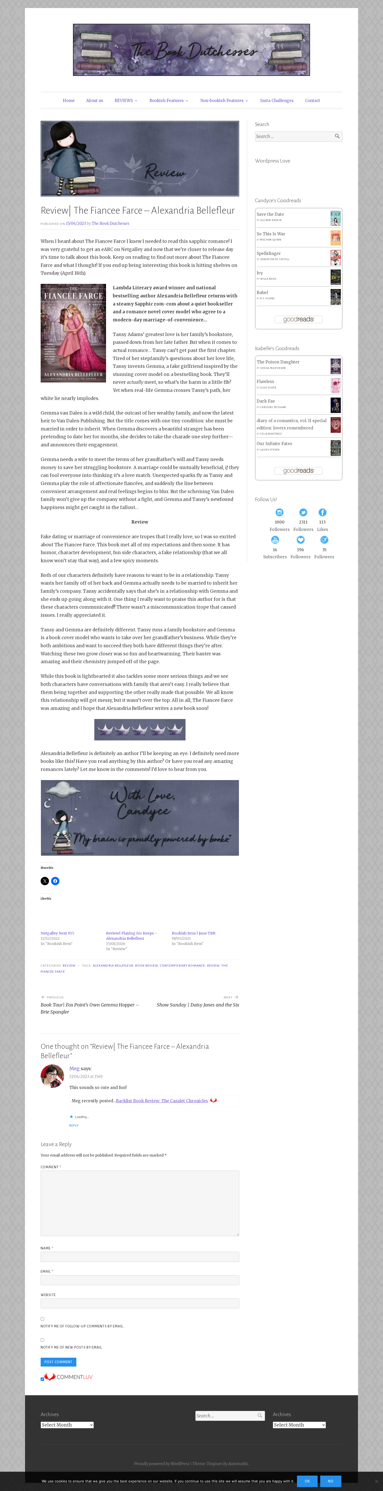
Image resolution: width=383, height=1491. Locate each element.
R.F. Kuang (267, 298)
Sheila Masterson (273, 368)
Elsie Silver (268, 387)
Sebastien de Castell (274, 259)
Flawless (265, 381)
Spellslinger (269, 253)
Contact (312, 100)
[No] (376, 1481)
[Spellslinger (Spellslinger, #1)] (336, 264)
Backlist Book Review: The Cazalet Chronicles (162, 1100)
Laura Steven (270, 449)
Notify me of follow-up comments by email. (82, 1326)
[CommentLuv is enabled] (68, 1379)
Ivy (260, 273)
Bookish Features (167, 100)
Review (69, 965)
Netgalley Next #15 (57, 933)
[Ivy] (336, 283)
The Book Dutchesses (110, 223)
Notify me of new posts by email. (72, 1347)
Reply (74, 1125)
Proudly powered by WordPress (161, 1463)
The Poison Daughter (278, 362)
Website (48, 1295)
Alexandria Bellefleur (113, 965)
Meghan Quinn (270, 239)
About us (94, 100)
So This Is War (271, 233)
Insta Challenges (277, 100)
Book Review (146, 965)
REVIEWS (124, 100)
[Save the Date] (336, 224)
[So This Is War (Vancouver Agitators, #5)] (336, 244)
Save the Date (270, 214)
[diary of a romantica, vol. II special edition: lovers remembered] (336, 431)
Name (47, 1248)
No (330, 1481)
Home (69, 100)
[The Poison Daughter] (336, 372)
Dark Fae (266, 401)
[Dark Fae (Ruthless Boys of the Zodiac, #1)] (336, 411)
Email (47, 1271)
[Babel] (336, 303)
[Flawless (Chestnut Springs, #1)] (336, 392)
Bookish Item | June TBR (193, 933)
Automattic (238, 1463)
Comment (51, 1167)
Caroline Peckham (273, 407)
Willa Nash (268, 279)
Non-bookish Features (222, 100)
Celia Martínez (271, 434)
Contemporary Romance (182, 965)
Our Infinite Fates (274, 443)
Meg (74, 1068)
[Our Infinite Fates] (336, 454)
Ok (307, 1481)
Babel (262, 292)
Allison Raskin (270, 220)
